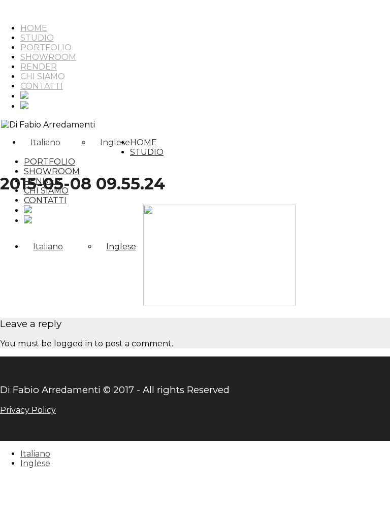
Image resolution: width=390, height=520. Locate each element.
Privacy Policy (28, 410)
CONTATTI (41, 86)
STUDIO (37, 38)
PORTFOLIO (46, 47)
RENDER (38, 67)
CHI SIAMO (42, 76)
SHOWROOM (48, 57)
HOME (33, 28)
